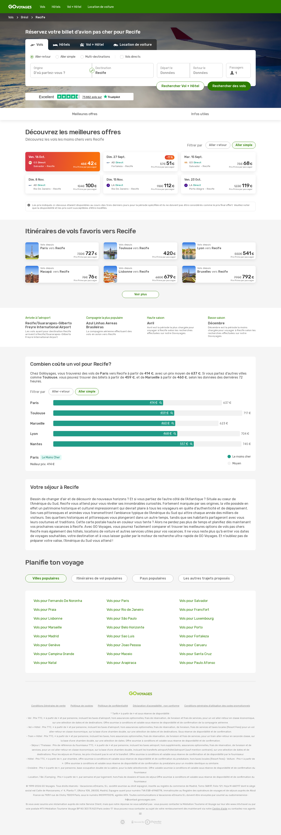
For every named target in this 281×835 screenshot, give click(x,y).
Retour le (199, 68)
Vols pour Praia (45, 610)
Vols (42, 7)
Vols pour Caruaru (193, 645)
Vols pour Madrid (46, 636)
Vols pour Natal (45, 663)
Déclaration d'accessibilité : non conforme (156, 705)
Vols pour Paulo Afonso (197, 663)
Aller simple (244, 145)
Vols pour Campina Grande (54, 654)
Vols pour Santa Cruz (195, 654)
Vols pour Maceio (119, 654)
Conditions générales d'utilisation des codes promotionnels (217, 705)
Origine (38, 68)
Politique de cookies (82, 705)
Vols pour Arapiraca (121, 663)
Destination (103, 68)
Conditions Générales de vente (48, 705)
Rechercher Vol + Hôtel (180, 86)
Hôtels (56, 7)
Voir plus (140, 294)
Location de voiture (101, 7)
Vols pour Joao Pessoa (124, 645)
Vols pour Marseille (48, 627)
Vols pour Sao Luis (120, 636)
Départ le (166, 68)
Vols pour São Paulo (122, 618)
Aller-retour (218, 145)
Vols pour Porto (191, 627)
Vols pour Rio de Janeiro (125, 610)
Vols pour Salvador (193, 601)
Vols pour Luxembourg (196, 618)
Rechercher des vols (229, 86)
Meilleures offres (84, 114)
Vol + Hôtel (74, 7)
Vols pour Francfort (194, 610)
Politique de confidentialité (113, 705)
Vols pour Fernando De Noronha (58, 601)
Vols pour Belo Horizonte (125, 627)
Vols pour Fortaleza (194, 636)
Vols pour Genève (47, 645)
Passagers (236, 67)
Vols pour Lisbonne (48, 618)
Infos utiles (200, 114)
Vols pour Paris (118, 601)
